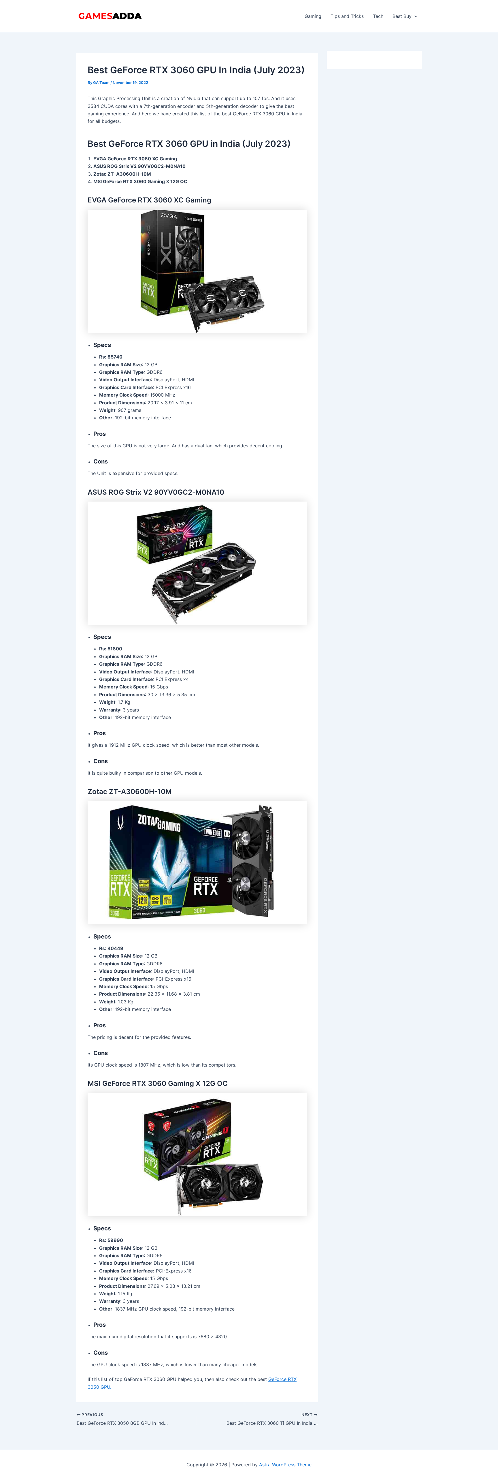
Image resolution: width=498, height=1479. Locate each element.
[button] (414, 16)
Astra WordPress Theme (285, 1464)
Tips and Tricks (347, 16)
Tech (378, 16)
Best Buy (402, 16)
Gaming (313, 16)
